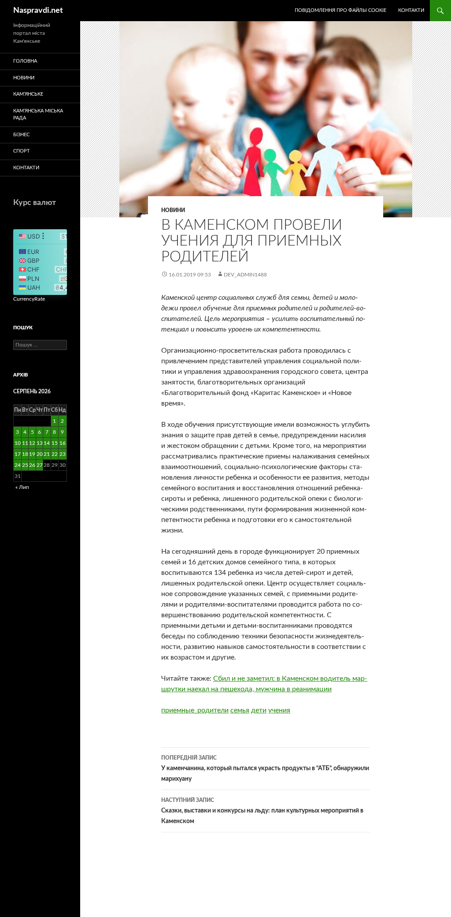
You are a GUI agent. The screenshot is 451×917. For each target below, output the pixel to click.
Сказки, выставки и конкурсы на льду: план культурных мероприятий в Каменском (262, 811)
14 (47, 443)
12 (32, 443)
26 (32, 465)
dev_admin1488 (245, 274)
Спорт (21, 151)
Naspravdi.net (38, 11)
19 (32, 454)
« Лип (22, 487)
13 (40, 443)
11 (25, 443)
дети (258, 710)
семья (239, 710)
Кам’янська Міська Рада (38, 114)
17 (18, 454)
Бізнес (21, 134)
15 (55, 443)
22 (55, 454)
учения (279, 710)
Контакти (411, 10)
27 (40, 465)
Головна (25, 61)
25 (25, 465)
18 (25, 454)
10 (18, 443)
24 (18, 465)
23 (62, 454)
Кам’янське (28, 94)
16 (62, 443)
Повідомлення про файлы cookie (340, 10)
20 (40, 454)
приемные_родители (195, 710)
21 (47, 454)
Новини (173, 210)
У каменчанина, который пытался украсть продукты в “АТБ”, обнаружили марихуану (265, 768)
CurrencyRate (29, 299)
